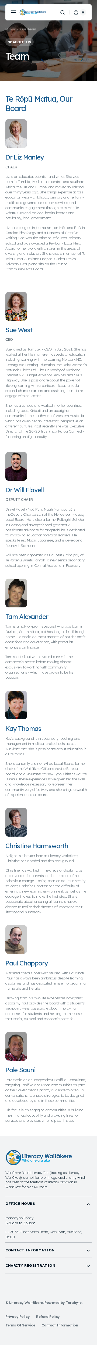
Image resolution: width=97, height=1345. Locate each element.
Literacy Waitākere (26, 1302)
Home (10, 29)
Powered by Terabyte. (63, 1302)
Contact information (59, 1325)
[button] (13, 12)
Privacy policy (17, 1316)
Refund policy (48, 1316)
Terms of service (20, 1325)
